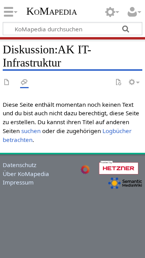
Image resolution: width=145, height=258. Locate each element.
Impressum (18, 182)
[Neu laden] (118, 82)
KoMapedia (51, 11)
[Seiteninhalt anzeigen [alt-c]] (7, 82)
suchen (31, 131)
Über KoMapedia (26, 174)
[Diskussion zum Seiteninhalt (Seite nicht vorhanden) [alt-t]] (24, 82)
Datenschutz (19, 165)
